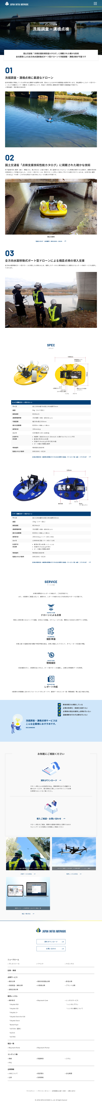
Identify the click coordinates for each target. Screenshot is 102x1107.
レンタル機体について (74, 1008)
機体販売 (11, 1000)
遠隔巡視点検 (13, 989)
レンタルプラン (72, 1004)
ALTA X (12, 1033)
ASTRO (12, 1037)
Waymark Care (42, 1000)
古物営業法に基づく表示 (59, 1091)
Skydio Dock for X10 (17, 1016)
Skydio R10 (14, 1004)
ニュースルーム (13, 959)
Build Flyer (14, 1025)
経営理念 (40, 1073)
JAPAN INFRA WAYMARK (16, 3)
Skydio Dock (14, 1020)
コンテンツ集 (13, 1054)
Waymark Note (14, 1048)
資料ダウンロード (51, 941)
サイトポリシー (31, 1091)
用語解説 (40, 1058)
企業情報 (11, 1069)
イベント (40, 964)
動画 (10, 1058)
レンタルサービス (71, 1000)
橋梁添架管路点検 (43, 981)
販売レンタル (13, 996)
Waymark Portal (43, 1048)
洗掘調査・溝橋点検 (15, 985)
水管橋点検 (40, 985)
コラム (68, 1058)
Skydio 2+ (13, 1012)
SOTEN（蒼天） (15, 1029)
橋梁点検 (11, 981)
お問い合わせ (51, 948)
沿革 (10, 1077)
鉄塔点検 (68, 981)
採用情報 (40, 1077)
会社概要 (68, 1073)
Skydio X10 (13, 1008)
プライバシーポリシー (43, 1091)
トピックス (69, 964)
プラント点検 (70, 985)
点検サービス (13, 977)
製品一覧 (11, 1043)
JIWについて (13, 1073)
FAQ (10, 1062)
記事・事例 (12, 970)
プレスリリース (14, 964)
